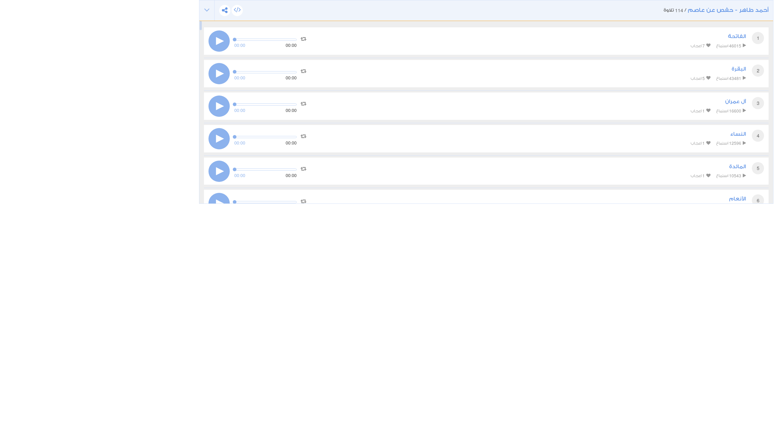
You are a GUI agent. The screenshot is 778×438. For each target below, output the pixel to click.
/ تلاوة (716, 10)
